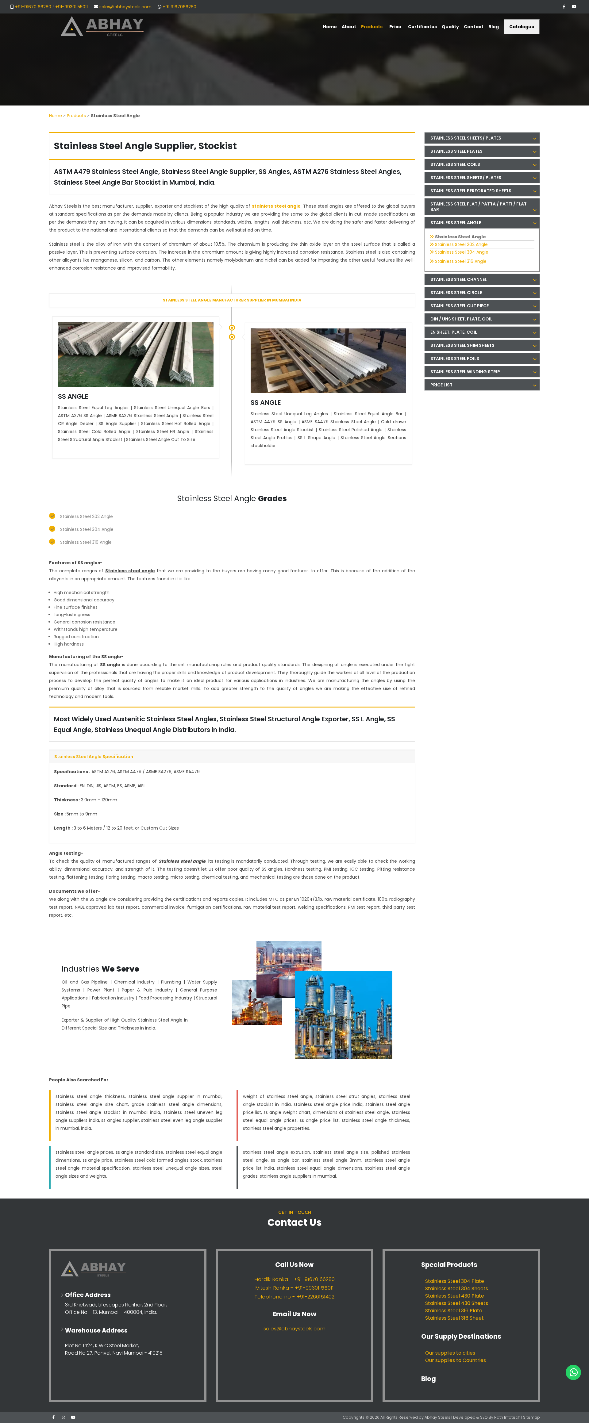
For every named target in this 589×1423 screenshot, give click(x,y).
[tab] (482, 138)
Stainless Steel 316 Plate (453, 1310)
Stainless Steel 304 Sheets (456, 1288)
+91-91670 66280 (33, 7)
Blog (428, 1378)
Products (76, 116)
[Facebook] (564, 6)
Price (395, 27)
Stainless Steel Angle (460, 237)
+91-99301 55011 (71, 7)
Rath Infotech (507, 1417)
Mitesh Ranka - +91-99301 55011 (294, 1288)
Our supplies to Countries (455, 1360)
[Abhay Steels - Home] (127, 1269)
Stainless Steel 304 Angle (87, 529)
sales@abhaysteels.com (125, 7)
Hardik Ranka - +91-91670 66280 (294, 1279)
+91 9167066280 (179, 7)
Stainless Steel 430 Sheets (456, 1303)
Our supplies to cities (450, 1352)
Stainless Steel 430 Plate (454, 1295)
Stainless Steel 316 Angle (86, 542)
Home (55, 116)
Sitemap (531, 1417)
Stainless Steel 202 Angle (86, 516)
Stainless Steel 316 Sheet (454, 1317)
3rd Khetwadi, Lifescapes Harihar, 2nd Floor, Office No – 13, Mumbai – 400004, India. (116, 1308)
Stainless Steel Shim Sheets (462, 345)
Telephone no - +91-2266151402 (294, 1297)
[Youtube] (574, 6)
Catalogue (521, 27)
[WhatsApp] (63, 1417)
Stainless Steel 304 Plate (454, 1281)
